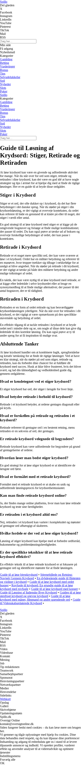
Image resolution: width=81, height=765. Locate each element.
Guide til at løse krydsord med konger (54, 589)
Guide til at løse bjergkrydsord (19, 574)
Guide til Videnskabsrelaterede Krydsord (40, 601)
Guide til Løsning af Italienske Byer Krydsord (28, 592)
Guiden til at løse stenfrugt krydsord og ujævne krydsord (40, 594)
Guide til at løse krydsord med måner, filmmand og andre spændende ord (35, 597)
